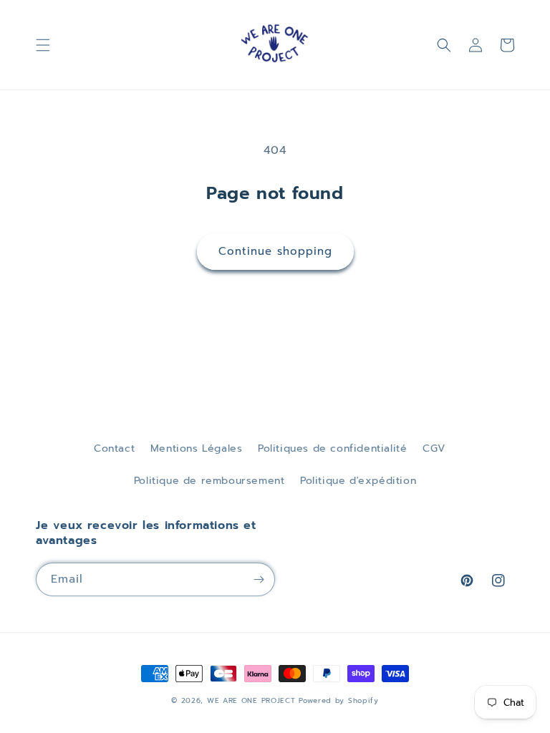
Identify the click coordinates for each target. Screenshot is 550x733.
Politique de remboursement (209, 480)
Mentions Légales (196, 448)
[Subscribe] (258, 579)
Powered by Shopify (339, 700)
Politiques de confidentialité (332, 448)
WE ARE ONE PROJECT (251, 700)
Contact (114, 448)
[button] (43, 45)
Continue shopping (275, 251)
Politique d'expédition (358, 480)
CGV (434, 448)
